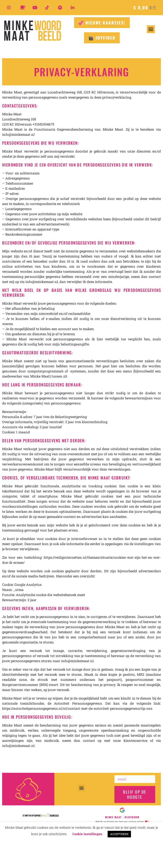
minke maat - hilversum (122, 817)
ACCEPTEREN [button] (119, 834)
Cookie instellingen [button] (87, 834)
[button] (151, 29)
